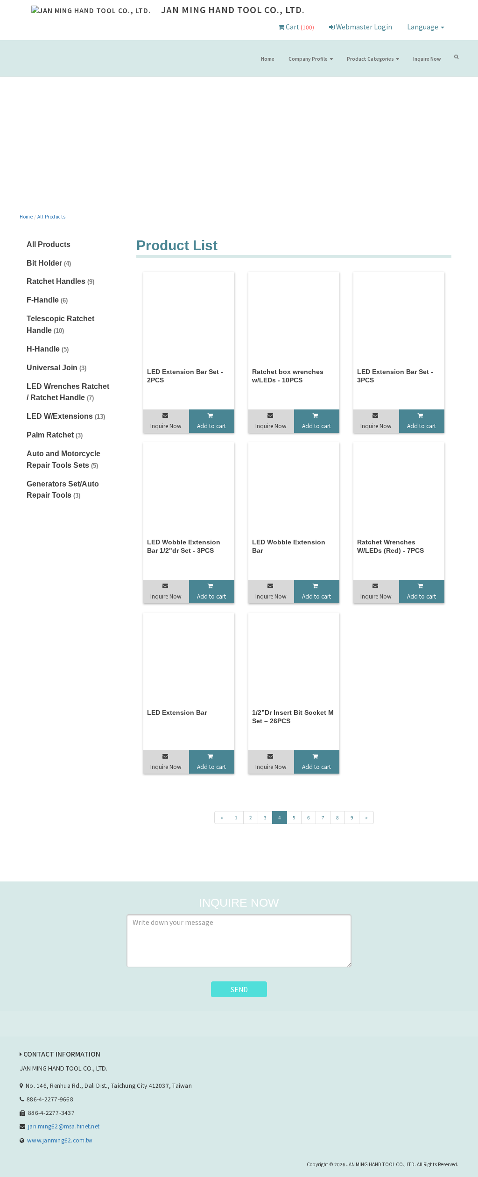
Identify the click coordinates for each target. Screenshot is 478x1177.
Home (267, 58)
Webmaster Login (363, 26)
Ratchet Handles (60, 281)
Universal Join (56, 368)
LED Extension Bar (177, 712)
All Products (51, 216)
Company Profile (308, 58)
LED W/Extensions (66, 416)
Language (423, 26)
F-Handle (47, 300)
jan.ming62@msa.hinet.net (63, 1126)
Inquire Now (427, 58)
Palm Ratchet (55, 435)
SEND (239, 989)
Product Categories (370, 58)
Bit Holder (49, 263)
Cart (299, 26)
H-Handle (48, 349)
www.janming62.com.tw (59, 1140)
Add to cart (211, 426)
